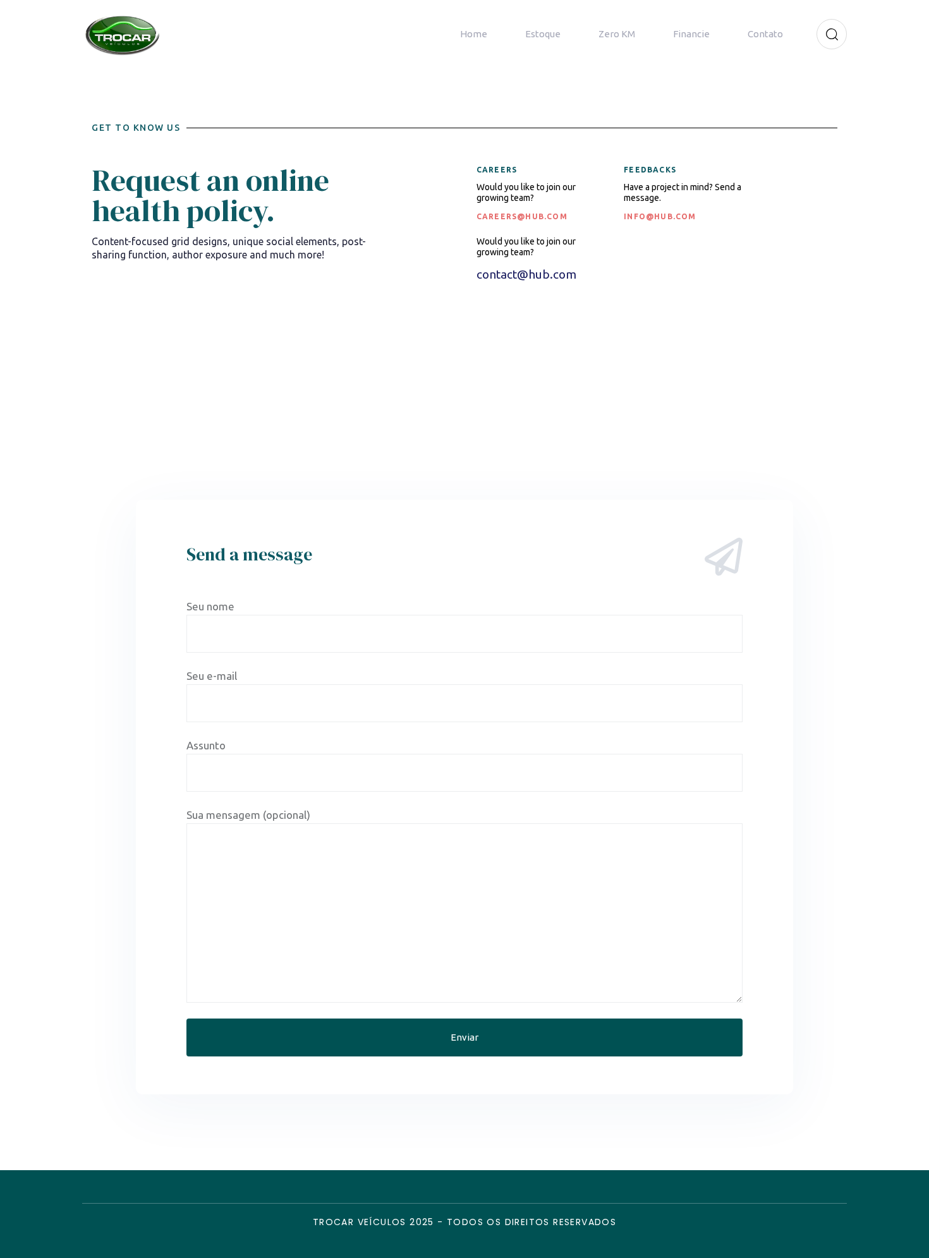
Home (473, 33)
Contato (765, 33)
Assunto (206, 745)
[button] (827, 34)
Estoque (543, 33)
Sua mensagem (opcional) (248, 815)
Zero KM (616, 33)
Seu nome (210, 606)
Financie (691, 33)
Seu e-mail (211, 676)
